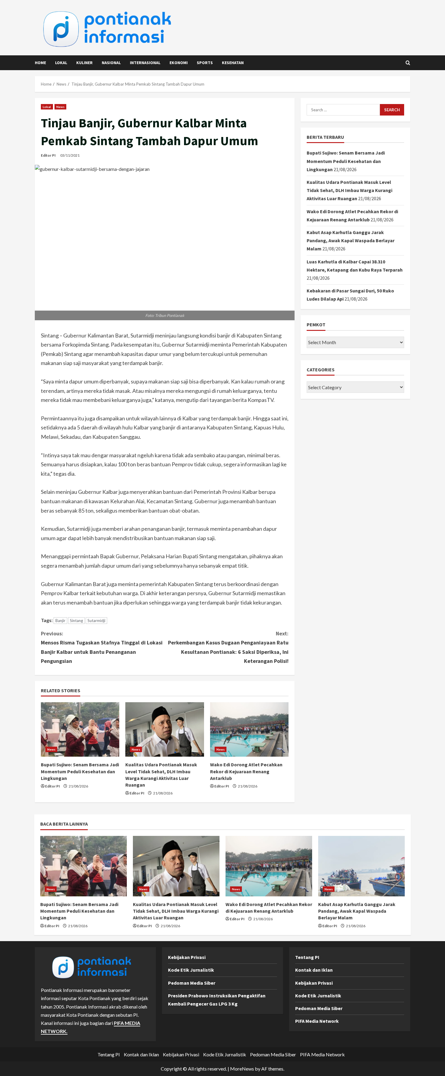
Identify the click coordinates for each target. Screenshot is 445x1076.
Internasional (145, 62)
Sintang (76, 620)
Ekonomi (179, 62)
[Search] (408, 63)
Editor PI (48, 155)
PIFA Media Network (317, 1021)
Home (40, 62)
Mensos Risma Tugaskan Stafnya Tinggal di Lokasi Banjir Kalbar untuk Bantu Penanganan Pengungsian (102, 647)
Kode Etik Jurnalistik (191, 970)
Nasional (111, 62)
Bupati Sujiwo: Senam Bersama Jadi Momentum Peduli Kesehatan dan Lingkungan (80, 771)
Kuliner (84, 62)
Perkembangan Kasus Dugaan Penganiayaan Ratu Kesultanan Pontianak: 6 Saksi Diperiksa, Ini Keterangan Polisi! (228, 647)
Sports (205, 62)
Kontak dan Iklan (314, 970)
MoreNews (242, 1068)
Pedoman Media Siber (191, 983)
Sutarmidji (96, 620)
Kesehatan (233, 62)
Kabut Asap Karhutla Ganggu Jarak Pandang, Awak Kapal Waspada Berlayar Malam (350, 240)
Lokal (61, 62)
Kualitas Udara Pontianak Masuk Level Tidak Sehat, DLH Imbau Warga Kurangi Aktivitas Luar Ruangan (349, 190)
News (60, 107)
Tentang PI (307, 957)
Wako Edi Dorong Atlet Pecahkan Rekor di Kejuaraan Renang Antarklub (246, 771)
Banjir (60, 620)
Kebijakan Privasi (187, 957)
